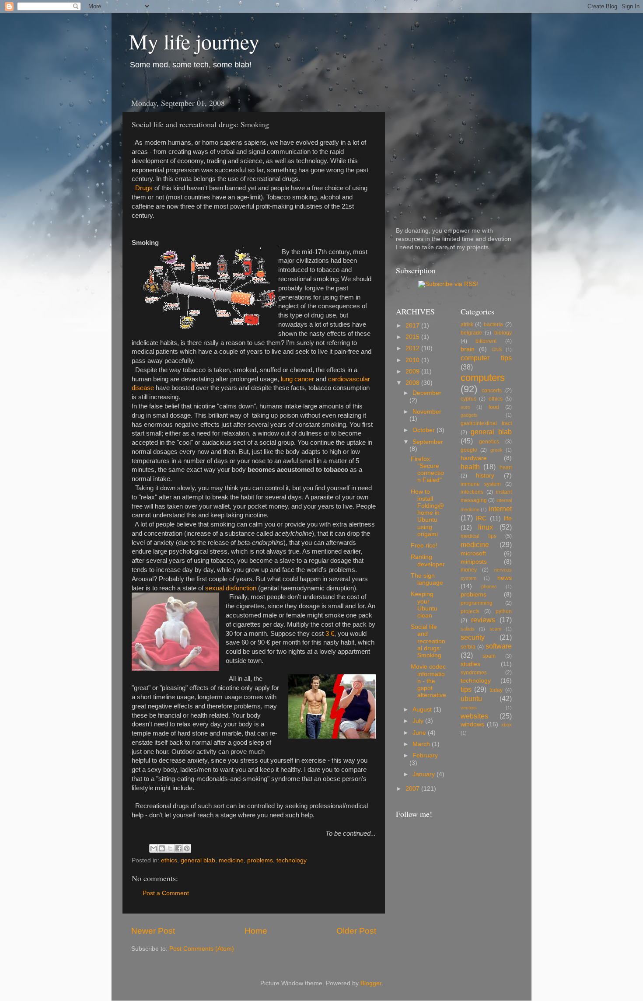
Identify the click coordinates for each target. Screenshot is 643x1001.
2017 (413, 325)
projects (470, 611)
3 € (329, 633)
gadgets (469, 415)
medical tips (478, 536)
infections (472, 492)
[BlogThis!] (161, 848)
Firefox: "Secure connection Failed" (427, 470)
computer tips (486, 358)
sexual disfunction (230, 588)
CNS (497, 349)
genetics (489, 442)
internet (500, 509)
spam (489, 656)
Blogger (370, 983)
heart (506, 467)
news (504, 578)
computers (483, 377)
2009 (413, 371)
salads (468, 628)
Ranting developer (428, 560)
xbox (506, 724)
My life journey (194, 41)
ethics (169, 860)
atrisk (467, 324)
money (469, 570)
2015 (413, 337)
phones (489, 586)
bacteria (493, 324)
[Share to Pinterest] (186, 848)
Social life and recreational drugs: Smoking (428, 641)
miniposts (474, 561)
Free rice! (424, 545)
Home (256, 930)
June (420, 732)
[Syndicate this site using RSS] (448, 284)
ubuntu (471, 698)
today (496, 690)
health (470, 467)
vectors (469, 707)
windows (472, 724)
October (424, 430)
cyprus (468, 399)
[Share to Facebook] (178, 848)
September (427, 442)
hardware (474, 458)
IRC (481, 518)
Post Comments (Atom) (201, 948)
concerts (492, 390)
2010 (413, 360)
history (485, 475)
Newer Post (153, 930)
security (473, 637)
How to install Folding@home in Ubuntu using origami (427, 512)
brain (468, 349)
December (426, 393)
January (424, 774)
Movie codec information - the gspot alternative (428, 680)
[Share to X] (170, 848)
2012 (413, 348)
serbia (468, 647)
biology (503, 333)
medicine (231, 860)
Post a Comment (166, 893)
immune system (481, 484)
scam (495, 628)
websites (474, 716)
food (494, 407)
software (499, 646)
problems (260, 860)
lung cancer (297, 379)
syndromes (474, 673)
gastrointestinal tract (486, 423)
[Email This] (153, 848)
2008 (413, 383)
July (418, 721)
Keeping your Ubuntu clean (424, 605)
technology (291, 860)
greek (496, 450)
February (425, 755)
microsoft (473, 553)
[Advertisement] (450, 148)
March (422, 744)
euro (465, 407)
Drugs (144, 188)
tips (466, 689)
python (504, 611)
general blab (198, 860)
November (426, 411)
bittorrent (485, 341)
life (508, 518)
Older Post (356, 930)
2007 (413, 788)
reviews (483, 620)
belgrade (471, 333)
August (422, 709)
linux (485, 527)
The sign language (427, 579)
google (469, 450)
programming (477, 603)
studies (470, 664)
